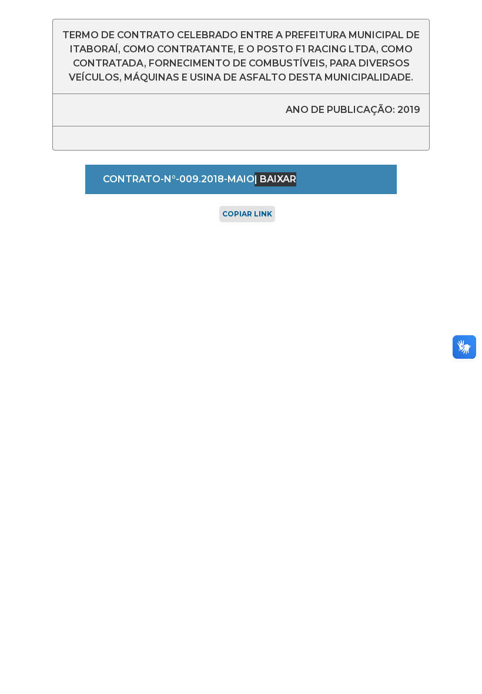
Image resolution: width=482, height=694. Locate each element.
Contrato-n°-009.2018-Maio (179, 179)
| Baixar (275, 179)
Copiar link (247, 213)
